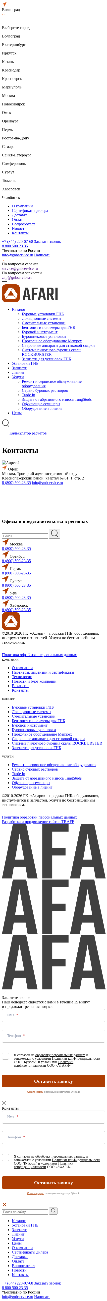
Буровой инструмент (39, 332)
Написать (42, 255)
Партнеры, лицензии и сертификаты (43, 672)
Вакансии (20, 686)
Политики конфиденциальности (76, 1058)
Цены (17, 413)
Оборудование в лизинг (42, 408)
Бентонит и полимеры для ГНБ (48, 327)
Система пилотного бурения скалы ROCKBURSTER (51, 352)
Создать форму (35, 1091)
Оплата (18, 219)
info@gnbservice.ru (17, 255)
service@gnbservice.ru (20, 268)
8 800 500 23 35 (15, 246)
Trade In (28, 395)
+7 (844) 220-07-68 (17, 241)
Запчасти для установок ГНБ (46, 359)
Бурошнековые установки (44, 336)
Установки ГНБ (25, 363)
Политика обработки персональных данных (39, 655)
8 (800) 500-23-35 (16, 482)
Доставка (20, 215)
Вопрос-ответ (23, 224)
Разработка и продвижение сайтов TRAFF (38, 822)
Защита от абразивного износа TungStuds (57, 399)
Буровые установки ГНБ (43, 314)
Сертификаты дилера (30, 210)
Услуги (18, 377)
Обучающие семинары (41, 404)
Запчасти (19, 368)
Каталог (19, 309)
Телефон (14, 1036)
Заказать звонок (47, 241)
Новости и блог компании (34, 681)
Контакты (20, 233)
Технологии (22, 677)
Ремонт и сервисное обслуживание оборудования (54, 765)
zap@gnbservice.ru (17, 277)
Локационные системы (41, 318)
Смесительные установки (43, 323)
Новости (19, 228)
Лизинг (18, 372)
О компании (22, 206)
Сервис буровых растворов (45, 390)
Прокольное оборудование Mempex (52, 341)
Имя (11, 1015)
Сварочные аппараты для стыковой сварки (58, 345)
